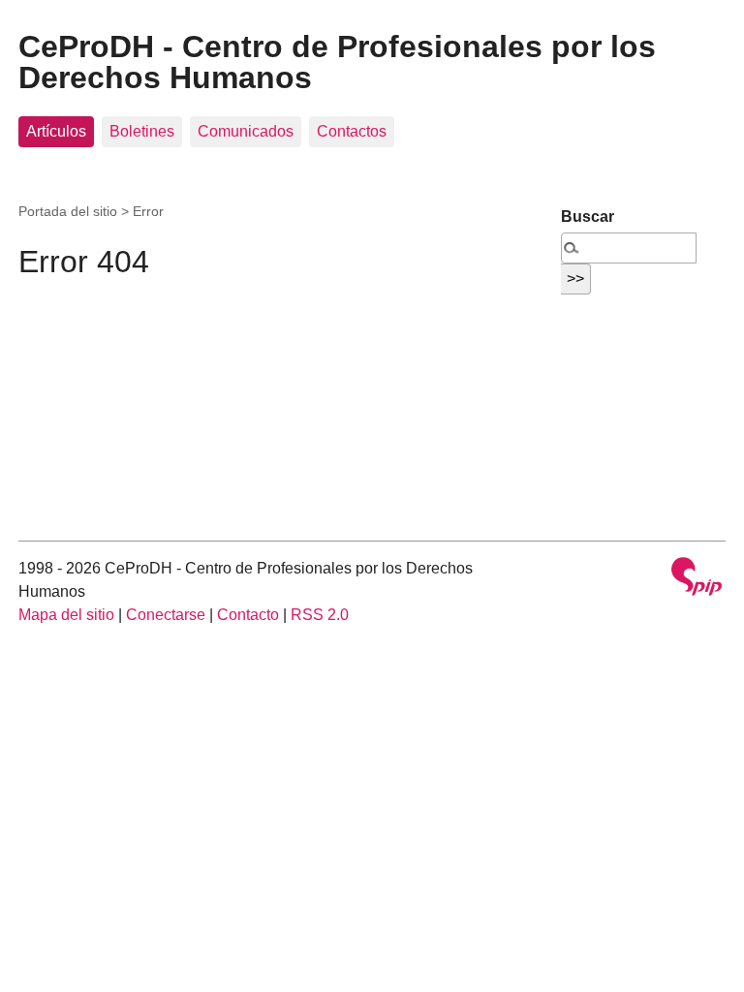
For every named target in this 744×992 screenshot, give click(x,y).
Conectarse (165, 614)
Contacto (248, 614)
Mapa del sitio (66, 614)
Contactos (352, 131)
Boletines (141, 131)
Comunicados (246, 131)
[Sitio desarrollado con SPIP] (696, 579)
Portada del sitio (67, 211)
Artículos (56, 131)
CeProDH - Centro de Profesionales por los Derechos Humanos (337, 62)
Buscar (587, 216)
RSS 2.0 (320, 614)
